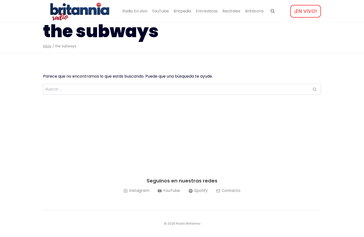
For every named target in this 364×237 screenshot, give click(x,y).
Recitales (231, 11)
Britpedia (182, 11)
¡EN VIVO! (305, 11)
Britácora (254, 11)
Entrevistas (207, 11)
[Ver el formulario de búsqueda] (272, 11)
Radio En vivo (134, 11)
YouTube (160, 11)
